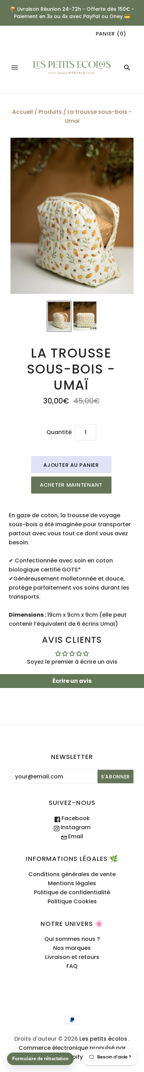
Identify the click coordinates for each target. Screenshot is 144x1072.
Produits (50, 112)
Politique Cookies (72, 901)
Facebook (75, 818)
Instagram (75, 827)
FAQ (72, 966)
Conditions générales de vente (72, 874)
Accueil (22, 112)
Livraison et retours (72, 957)
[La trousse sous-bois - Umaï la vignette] (59, 316)
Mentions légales (72, 883)
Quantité (59, 432)
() (111, 33)
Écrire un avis (72, 681)
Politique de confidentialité (72, 892)
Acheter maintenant (71, 484)
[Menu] (14, 67)
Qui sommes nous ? (72, 939)
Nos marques (72, 948)
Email (75, 836)
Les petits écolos (103, 1039)
